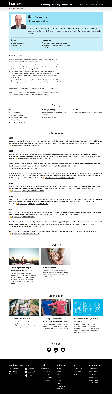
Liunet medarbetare (78, 368)
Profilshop (59, 383)
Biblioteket (59, 368)
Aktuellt (87, 5)
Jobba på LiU (94, 5)
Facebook (30, 368)
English (95, 2)
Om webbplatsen (93, 368)
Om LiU (81, 5)
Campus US (44, 374)
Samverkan (67, 4)
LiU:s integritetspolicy (94, 371)
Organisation (60, 374)
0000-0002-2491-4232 (19, 45)
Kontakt (101, 5)
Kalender (59, 371)
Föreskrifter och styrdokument (61, 387)
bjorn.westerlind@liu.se (19, 43)
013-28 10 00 (14, 373)
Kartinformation (45, 368)
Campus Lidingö (45, 380)
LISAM (75, 374)
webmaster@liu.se (93, 382)
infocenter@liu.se (15, 371)
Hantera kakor (92, 374)
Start (10, 8)
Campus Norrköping (46, 377)
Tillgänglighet (92, 377)
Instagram (30, 372)
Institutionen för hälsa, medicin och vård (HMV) (56, 43)
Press (58, 377)
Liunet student (76, 371)
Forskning (56, 4)
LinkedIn (30, 375)
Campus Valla (44, 371)
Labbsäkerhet (60, 380)
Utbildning (45, 4)
